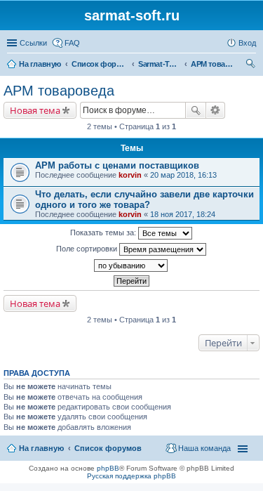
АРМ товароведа (59, 90)
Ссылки (33, 43)
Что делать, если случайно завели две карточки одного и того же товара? (144, 199)
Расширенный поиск (215, 110)
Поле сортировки (87, 248)
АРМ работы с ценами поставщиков (117, 165)
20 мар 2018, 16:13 (183, 175)
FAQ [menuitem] (72, 43)
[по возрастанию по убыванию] (131, 265)
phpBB (108, 468)
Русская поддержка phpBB (131, 476)
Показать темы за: (104, 232)
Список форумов (108, 448)
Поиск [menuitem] (252, 65)
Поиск (195, 110)
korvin (130, 175)
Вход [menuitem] (247, 43)
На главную (41, 448)
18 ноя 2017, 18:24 (182, 214)
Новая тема (35, 110)
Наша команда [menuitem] (204, 448)
